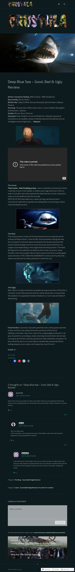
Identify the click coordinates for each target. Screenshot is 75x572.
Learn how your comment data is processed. (49, 532)
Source (37, 121)
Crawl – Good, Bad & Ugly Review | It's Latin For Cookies (34, 487)
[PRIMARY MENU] (59, 4)
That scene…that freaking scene (22, 188)
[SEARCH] (64, 4)
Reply (65, 415)
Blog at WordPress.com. (15, 569)
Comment (60, 522)
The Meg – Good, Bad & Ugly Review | (27, 480)
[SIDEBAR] (37, 564)
